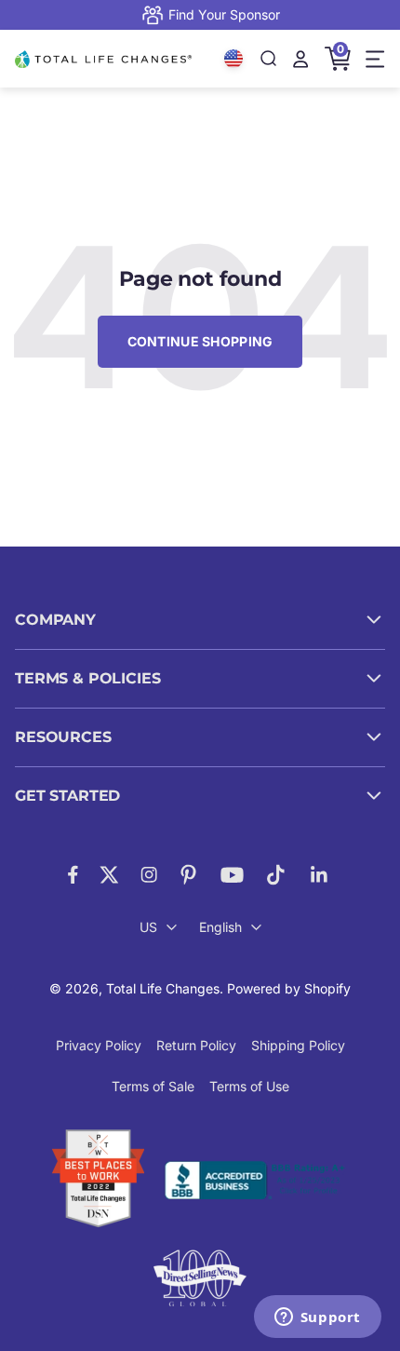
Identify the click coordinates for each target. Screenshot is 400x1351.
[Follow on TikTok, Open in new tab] (275, 874)
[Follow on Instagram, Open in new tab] (148, 874)
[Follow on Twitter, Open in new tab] (109, 874)
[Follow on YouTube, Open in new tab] (232, 874)
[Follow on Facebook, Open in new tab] (73, 874)
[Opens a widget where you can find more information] (317, 1318)
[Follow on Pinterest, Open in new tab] (188, 874)
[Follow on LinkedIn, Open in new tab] (319, 874)
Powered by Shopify (289, 988)
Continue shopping (200, 341)
